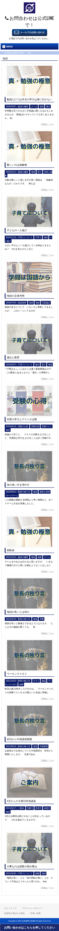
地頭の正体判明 (15, 295)
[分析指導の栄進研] (29, 12)
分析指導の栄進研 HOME (14, 53)
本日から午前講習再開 (19, 739)
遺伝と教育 (13, 357)
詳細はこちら (47, 124)
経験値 (10, 550)
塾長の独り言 (24, 492)
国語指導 (22, 303)
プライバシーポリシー (32, 908)
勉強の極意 (23, 106)
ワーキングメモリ (17, 673)
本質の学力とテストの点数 (22, 419)
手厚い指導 (35, 913)
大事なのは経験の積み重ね (22, 866)
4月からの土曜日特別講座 (21, 801)
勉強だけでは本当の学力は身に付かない (29, 99)
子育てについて (25, 237)
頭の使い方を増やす (18, 484)
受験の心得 (23, 426)
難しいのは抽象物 (17, 165)
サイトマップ (10, 908)
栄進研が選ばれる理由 (14, 913)
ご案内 (21, 808)
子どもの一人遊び (17, 230)
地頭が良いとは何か (18, 612)
